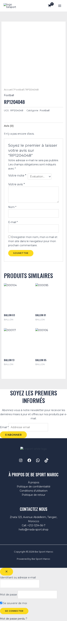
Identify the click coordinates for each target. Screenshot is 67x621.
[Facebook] (29, 460)
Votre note (17, 175)
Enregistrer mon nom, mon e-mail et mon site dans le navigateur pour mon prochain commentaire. (32, 241)
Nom (12, 207)
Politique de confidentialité (33, 486)
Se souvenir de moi (14, 603)
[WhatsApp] (38, 460)
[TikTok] (46, 460)
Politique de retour (33, 494)
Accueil (8, 89)
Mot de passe (8, 594)
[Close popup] (6, 572)
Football (19, 89)
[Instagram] (21, 460)
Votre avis (16, 184)
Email (4, 427)
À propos (33, 482)
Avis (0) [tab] (9, 125)
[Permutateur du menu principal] (59, 6)
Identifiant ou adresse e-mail (18, 577)
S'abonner (13, 434)
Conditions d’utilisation (34, 490)
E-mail (13, 222)
